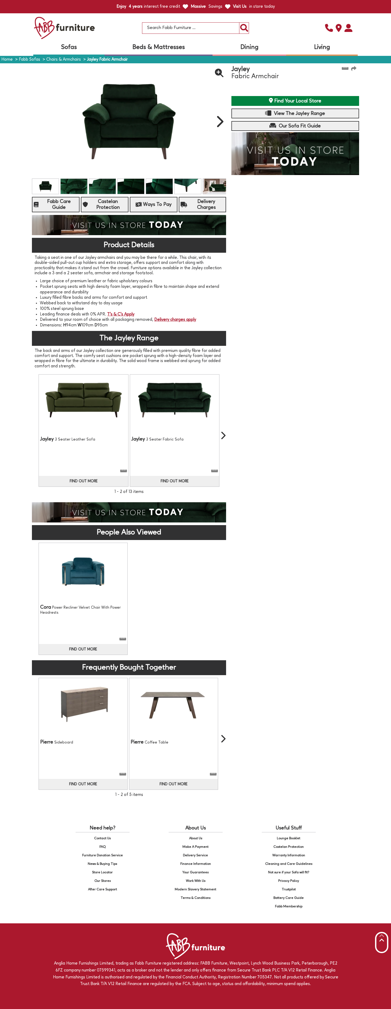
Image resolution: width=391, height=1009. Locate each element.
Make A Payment (195, 847)
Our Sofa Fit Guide (299, 126)
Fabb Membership (288, 906)
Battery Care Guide (288, 898)
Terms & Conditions (195, 898)
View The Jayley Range (299, 113)
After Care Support (102, 889)
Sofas (69, 47)
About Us (195, 838)
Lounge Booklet (288, 838)
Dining (249, 47)
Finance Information (195, 864)
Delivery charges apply (175, 320)
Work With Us (195, 881)
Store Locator (102, 872)
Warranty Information (288, 855)
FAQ (102, 847)
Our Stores (102, 881)
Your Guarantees (195, 872)
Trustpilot (289, 889)
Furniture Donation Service (102, 855)
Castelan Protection (288, 847)
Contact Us (102, 838)
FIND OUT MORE (84, 481)
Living (322, 47)
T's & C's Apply (120, 314)
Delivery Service (195, 855)
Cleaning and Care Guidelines (288, 864)
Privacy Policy (288, 881)
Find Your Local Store (297, 101)
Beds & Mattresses (158, 47)
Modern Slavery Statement (195, 889)
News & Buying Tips (102, 864)
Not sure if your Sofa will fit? (288, 872)
